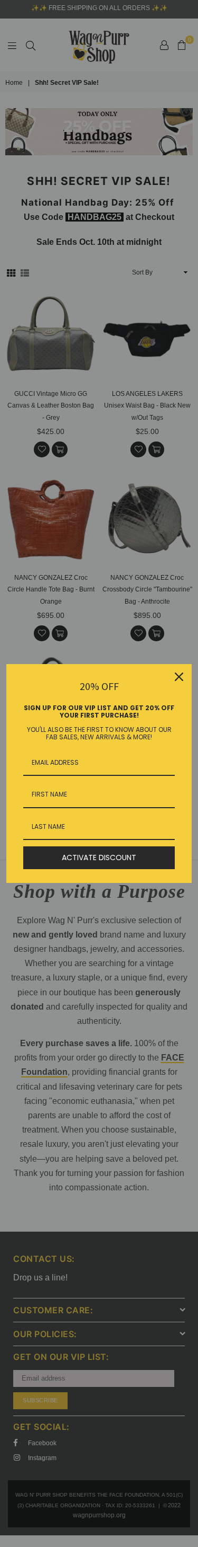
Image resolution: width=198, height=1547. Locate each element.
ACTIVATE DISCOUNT (99, 857)
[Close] (179, 676)
